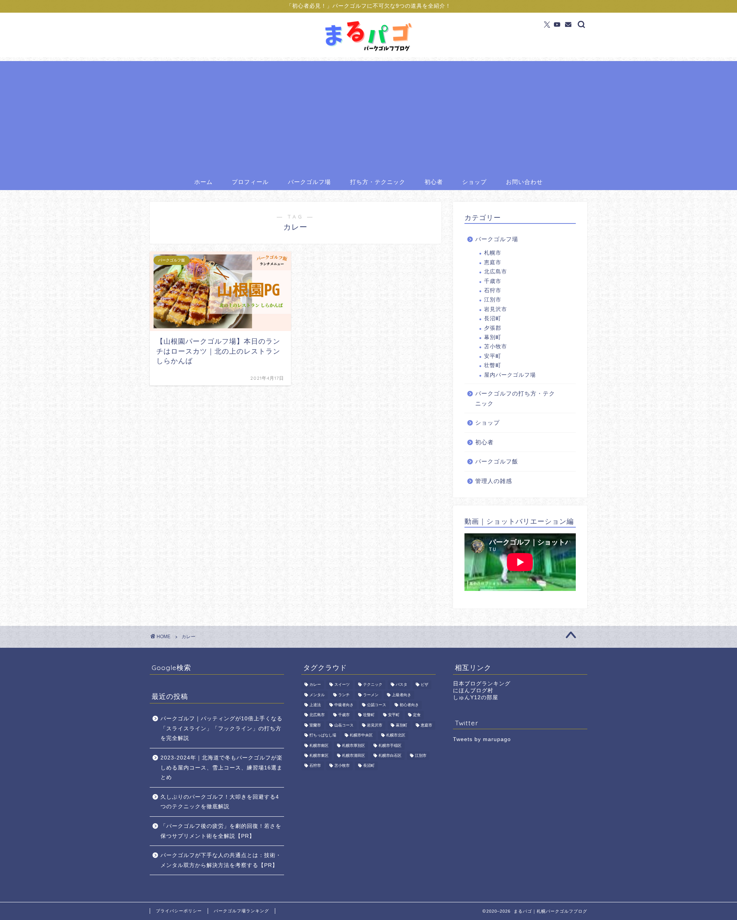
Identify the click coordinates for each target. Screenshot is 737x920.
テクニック (372, 685)
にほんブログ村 (473, 690)
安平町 (492, 356)
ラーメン (370, 695)
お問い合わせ (524, 181)
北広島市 (495, 272)
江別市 (492, 300)
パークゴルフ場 (309, 181)
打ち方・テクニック (377, 181)
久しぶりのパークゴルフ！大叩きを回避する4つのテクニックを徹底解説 (219, 802)
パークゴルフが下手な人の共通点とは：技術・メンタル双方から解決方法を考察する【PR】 (220, 860)
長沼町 (492, 318)
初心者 (434, 181)
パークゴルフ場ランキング (241, 910)
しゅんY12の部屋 (475, 697)
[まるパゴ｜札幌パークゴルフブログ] (368, 52)
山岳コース (344, 725)
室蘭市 (315, 725)
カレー (315, 685)
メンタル (317, 695)
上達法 (315, 705)
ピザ (424, 685)
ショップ (474, 181)
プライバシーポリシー (179, 910)
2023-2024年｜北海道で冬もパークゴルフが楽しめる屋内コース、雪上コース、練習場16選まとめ (221, 767)
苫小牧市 (495, 346)
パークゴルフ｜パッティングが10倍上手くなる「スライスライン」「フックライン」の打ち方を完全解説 (221, 728)
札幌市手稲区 (390, 745)
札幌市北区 (395, 735)
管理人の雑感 (493, 481)
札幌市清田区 (353, 755)
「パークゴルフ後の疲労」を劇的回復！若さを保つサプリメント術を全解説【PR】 (220, 831)
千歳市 (492, 281)
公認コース (376, 705)
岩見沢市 (495, 309)
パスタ (401, 685)
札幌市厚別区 (353, 745)
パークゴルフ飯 (496, 461)
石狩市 (492, 290)
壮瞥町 (492, 365)
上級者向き (401, 695)
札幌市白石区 (390, 755)
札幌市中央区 (361, 735)
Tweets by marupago (482, 739)
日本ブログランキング (482, 684)
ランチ (344, 695)
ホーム (203, 181)
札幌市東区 (319, 755)
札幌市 (492, 253)
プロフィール (250, 181)
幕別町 (492, 337)
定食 (417, 715)
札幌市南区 (319, 745)
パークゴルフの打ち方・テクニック (515, 398)
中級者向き (344, 705)
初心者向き (409, 705)
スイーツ (342, 685)
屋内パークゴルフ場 (510, 375)
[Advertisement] (368, 115)
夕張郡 (492, 328)
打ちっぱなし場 (322, 735)
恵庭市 (492, 262)
